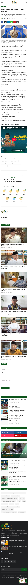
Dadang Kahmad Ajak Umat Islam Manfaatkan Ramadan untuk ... (12, 245)
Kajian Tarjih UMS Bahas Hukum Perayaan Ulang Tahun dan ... (16, 416)
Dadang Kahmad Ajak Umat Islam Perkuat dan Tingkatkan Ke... (12, 334)
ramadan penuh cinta (5, 161)
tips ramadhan (4, 166)
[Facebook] (2, 561)
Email (2, 372)
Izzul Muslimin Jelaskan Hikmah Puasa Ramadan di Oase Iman (13, 312)
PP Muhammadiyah (15, 495)
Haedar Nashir (23, 493)
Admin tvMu (6, 18)
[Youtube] (11, 561)
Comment (3, 378)
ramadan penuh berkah (16, 158)
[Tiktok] (8, 561)
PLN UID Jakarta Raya (14, 493)
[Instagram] (5, 561)
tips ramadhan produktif (6, 163)
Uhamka (24, 501)
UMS (7, 504)
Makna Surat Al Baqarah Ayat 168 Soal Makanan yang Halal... (17, 400)
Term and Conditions (10, 580)
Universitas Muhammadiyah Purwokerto (9, 498)
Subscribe (24, 569)
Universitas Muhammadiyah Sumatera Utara (10, 506)
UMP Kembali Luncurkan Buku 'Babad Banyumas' (14, 175)
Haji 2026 (17, 504)
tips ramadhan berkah (16, 163)
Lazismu (18, 501)
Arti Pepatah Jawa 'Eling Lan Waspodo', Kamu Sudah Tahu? (17, 405)
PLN (2, 495)
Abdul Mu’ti (7, 495)
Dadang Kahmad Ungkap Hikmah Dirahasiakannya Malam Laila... (13, 267)
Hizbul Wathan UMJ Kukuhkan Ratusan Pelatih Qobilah (17, 472)
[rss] (14, 561)
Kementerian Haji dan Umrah (7, 509)
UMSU (3, 504)
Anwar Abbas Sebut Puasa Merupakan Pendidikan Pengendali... (13, 357)
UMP (20, 498)
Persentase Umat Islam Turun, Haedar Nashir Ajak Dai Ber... (13, 289)
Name (2, 366)
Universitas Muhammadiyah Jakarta (8, 501)
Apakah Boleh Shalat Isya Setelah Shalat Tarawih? (17, 541)
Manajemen (12, 577)
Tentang (3, 577)
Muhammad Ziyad (14, 161)
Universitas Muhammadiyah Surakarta (9, 512)
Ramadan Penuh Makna (6, 158)
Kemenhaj (11, 504)
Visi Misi (7, 577)
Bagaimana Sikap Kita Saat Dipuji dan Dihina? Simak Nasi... (18, 552)
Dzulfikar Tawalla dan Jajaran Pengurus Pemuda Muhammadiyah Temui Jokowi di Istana (14, 180)
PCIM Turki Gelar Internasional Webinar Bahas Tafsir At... (17, 482)
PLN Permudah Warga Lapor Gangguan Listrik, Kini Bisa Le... (17, 421)
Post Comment (5, 387)
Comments (4, 363)
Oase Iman (3, 6)
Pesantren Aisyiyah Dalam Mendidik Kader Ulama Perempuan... (17, 461)
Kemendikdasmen (21, 512)
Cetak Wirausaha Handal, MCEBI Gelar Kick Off (17, 477)
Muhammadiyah (5, 493)
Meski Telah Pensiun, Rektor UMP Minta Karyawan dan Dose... (17, 466)
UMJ (23, 498)
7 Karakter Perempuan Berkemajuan (17, 410)
